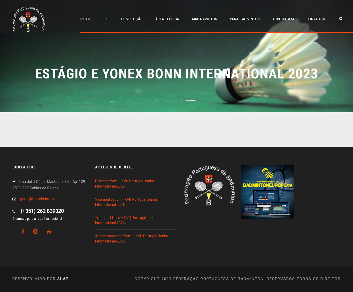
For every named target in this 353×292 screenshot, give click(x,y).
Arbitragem (283, 19)
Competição (132, 19)
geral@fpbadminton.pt (39, 199)
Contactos (316, 19)
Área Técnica (167, 19)
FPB (106, 19)
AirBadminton (205, 19)
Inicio (85, 19)
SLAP (63, 279)
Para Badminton (245, 19)
